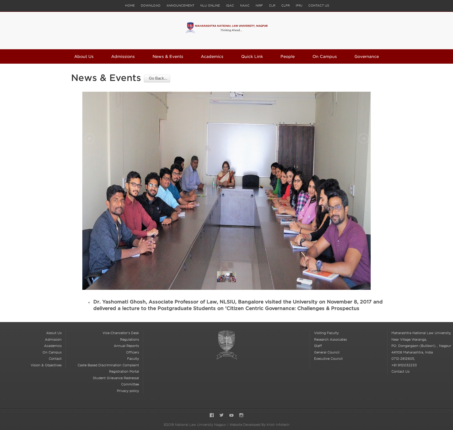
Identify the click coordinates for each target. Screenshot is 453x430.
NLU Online (210, 5)
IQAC (230, 5)
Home (130, 5)
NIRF (259, 5)
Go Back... (157, 78)
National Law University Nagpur (226, 345)
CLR (272, 5)
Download (150, 5)
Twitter (221, 415)
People (288, 56)
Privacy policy (128, 391)
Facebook (212, 415)
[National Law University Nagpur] (227, 30)
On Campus (324, 56)
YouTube (231, 415)
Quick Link (252, 56)
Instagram (241, 415)
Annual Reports (126, 346)
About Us (84, 56)
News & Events (168, 56)
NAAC (245, 5)
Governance (366, 56)
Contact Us (318, 5)
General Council (326, 352)
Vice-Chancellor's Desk (121, 333)
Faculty (133, 359)
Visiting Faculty (326, 333)
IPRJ (299, 5)
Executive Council (328, 359)
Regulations (129, 339)
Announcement (180, 5)
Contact (55, 359)
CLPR (285, 5)
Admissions (123, 56)
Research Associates (330, 339)
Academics (212, 56)
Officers (132, 352)
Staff (318, 346)
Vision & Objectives (46, 365)
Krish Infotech (278, 425)
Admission (53, 339)
